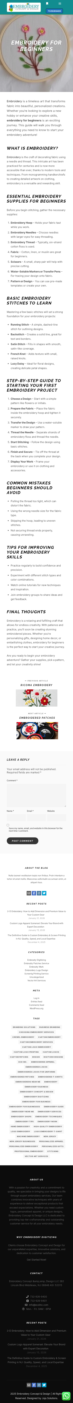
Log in (36, 998)
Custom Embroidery (49, 1037)
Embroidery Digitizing (36, 1097)
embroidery (50, 1082)
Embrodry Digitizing (36, 960)
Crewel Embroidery (23, 1037)
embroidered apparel (43, 1062)
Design (36, 1057)
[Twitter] (44, 893)
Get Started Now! (36, 1259)
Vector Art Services (37, 980)
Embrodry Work (36, 966)
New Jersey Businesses (22, 1141)
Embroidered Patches (22, 1077)
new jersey (50, 1136)
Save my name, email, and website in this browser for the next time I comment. (35, 829)
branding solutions (24, 1027)
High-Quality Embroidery (48, 1126)
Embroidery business (36, 1087)
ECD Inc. (23, 1062)
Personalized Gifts (53, 1146)
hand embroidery (20, 1126)
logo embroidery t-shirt (48, 1131)
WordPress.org (36, 1008)
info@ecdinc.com (38, 1304)
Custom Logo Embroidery (36, 1047)
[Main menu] (60, 3)
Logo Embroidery (20, 1131)
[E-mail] (29, 893)
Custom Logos (51, 1052)
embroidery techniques (48, 1116)
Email (30, 811)
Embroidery (14, 101)
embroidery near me (23, 1112)
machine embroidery (28, 1136)
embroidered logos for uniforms (36, 1072)
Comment (12, 780)
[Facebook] (34, 893)
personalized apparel (51, 1141)
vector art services (36, 1156)
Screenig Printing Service (36, 973)
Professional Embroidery (29, 1151)
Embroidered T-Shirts (50, 1077)
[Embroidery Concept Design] (24, 7)
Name (10, 811)
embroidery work (47, 1121)
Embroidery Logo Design (36, 970)
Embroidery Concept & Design (36, 1092)
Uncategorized (37, 977)
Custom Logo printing (26, 1052)
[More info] (47, 3)
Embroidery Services (49, 1112)
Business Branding (49, 1027)
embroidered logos (37, 1067)
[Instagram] (39, 893)
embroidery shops (21, 1116)
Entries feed (36, 1001)
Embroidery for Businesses (24, 1107)
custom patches (19, 1057)
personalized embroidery (23, 1146)
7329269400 (54, 11)
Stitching (53, 1151)
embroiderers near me (28, 1082)
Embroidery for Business (36, 1102)
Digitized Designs (53, 1057)
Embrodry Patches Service (36, 963)
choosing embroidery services (36, 1032)
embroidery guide (54, 1107)
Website (51, 811)
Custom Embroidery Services (36, 1042)
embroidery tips (25, 1121)
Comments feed (36, 1005)
